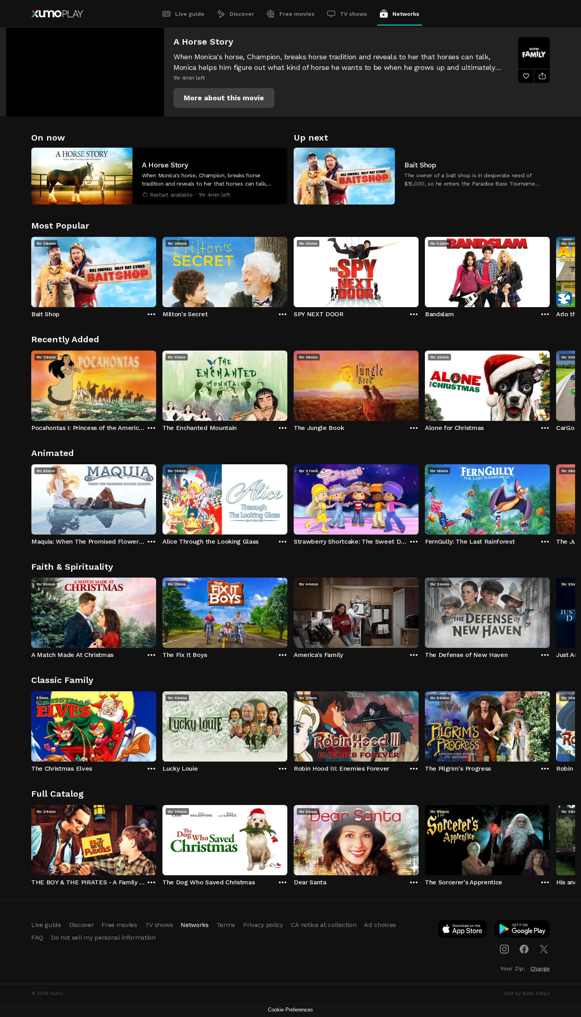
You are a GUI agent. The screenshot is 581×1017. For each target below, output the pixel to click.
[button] (224, 98)
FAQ (37, 937)
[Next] (549, 270)
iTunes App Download (463, 930)
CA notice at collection (324, 925)
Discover (242, 14)
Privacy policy (263, 925)
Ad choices (380, 925)
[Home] (57, 13)
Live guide (189, 14)
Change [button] (540, 968)
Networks (405, 14)
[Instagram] (504, 949)
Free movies (297, 14)
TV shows (353, 14)
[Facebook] (524, 949)
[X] (544, 949)
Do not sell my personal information (103, 937)
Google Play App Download (523, 930)
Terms (226, 925)
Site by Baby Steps (527, 993)
